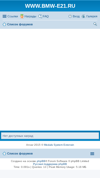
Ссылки (12, 16)
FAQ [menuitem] (46, 16)
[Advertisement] (50, 80)
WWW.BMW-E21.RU (50, 6)
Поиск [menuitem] (95, 25)
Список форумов (20, 153)
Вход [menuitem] (76, 16)
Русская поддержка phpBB (50, 164)
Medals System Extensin (59, 144)
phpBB (41, 161)
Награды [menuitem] (30, 16)
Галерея (91, 16)
